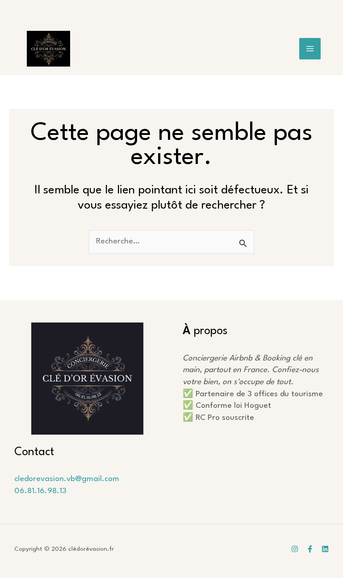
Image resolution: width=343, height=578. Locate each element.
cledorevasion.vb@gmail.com (66, 479)
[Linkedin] (325, 549)
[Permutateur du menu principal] (310, 49)
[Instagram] (294, 549)
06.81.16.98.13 (40, 491)
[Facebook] (310, 549)
